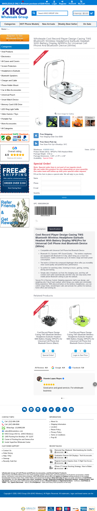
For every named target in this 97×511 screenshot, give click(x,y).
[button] (34, 384)
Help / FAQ (7, 456)
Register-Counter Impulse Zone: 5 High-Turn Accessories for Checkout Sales (74, 461)
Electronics (6, 56)
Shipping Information (58, 424)
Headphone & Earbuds (10, 71)
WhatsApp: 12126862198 (15, 428)
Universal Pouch (8, 95)
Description (40, 229)
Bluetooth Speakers (9, 76)
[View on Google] (39, 378)
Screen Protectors (8, 66)
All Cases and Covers (10, 61)
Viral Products (7, 52)
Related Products (43, 295)
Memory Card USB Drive (11, 104)
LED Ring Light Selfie (10, 109)
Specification (55, 229)
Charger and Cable (9, 80)
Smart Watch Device (9, 100)
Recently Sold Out (10, 461)
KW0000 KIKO (48, 150)
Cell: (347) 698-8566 (12, 424)
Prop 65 (54, 437)
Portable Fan (6, 119)
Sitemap (6, 458)
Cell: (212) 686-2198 (12, 421)
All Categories (7, 128)
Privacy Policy (56, 432)
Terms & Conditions (58, 435)
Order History (8, 453)
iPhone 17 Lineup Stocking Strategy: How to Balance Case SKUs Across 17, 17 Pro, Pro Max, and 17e (74, 466)
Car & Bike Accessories (11, 90)
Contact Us (7, 450)
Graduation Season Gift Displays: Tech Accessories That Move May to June (74, 455)
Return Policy (56, 430)
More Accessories (8, 124)
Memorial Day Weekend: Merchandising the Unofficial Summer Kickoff (74, 450)
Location (54, 427)
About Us (54, 421)
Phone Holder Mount (9, 85)
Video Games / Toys (9, 114)
